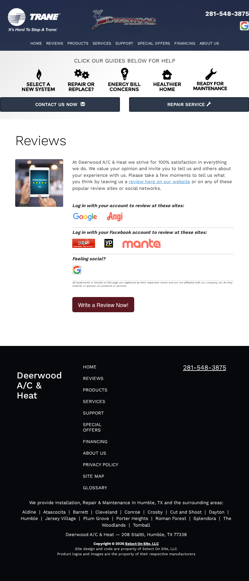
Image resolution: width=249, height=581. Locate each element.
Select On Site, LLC (142, 544)
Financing (184, 43)
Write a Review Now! (103, 305)
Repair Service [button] (186, 104)
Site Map (93, 476)
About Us (209, 43)
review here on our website (159, 181)
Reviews (54, 43)
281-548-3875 (204, 367)
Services (102, 43)
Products (77, 43)
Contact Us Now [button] (57, 104)
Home (36, 43)
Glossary (95, 487)
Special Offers (154, 43)
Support (124, 43)
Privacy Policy (100, 464)
